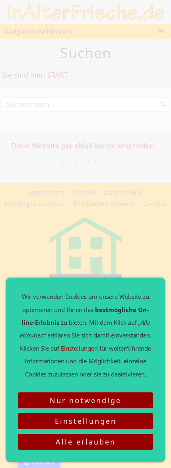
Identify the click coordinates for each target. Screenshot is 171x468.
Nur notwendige (85, 400)
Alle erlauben (86, 442)
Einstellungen (86, 421)
